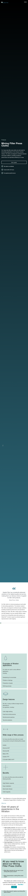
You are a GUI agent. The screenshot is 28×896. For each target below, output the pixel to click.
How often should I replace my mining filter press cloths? (14, 891)
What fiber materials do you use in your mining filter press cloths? (13, 871)
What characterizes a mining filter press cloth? (13, 876)
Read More (20, 884)
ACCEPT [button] (14, 887)
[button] (14, 871)
